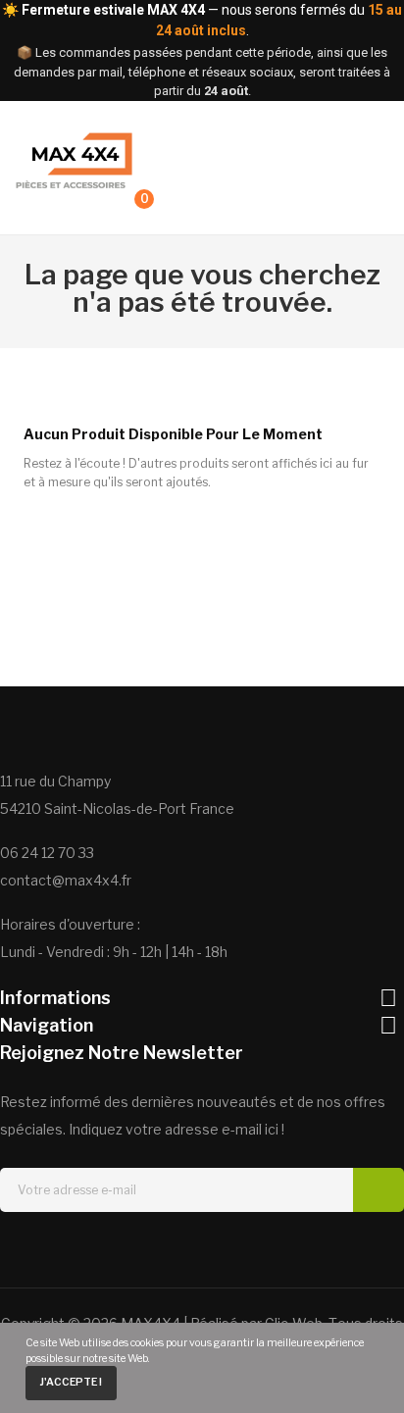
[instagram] (184, 1247)
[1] (378, 1190)
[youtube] (290, 1247)
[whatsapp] (255, 1247)
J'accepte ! (70, 1382)
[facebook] (114, 1247)
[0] (125, 208)
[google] (219, 1247)
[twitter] (149, 1247)
